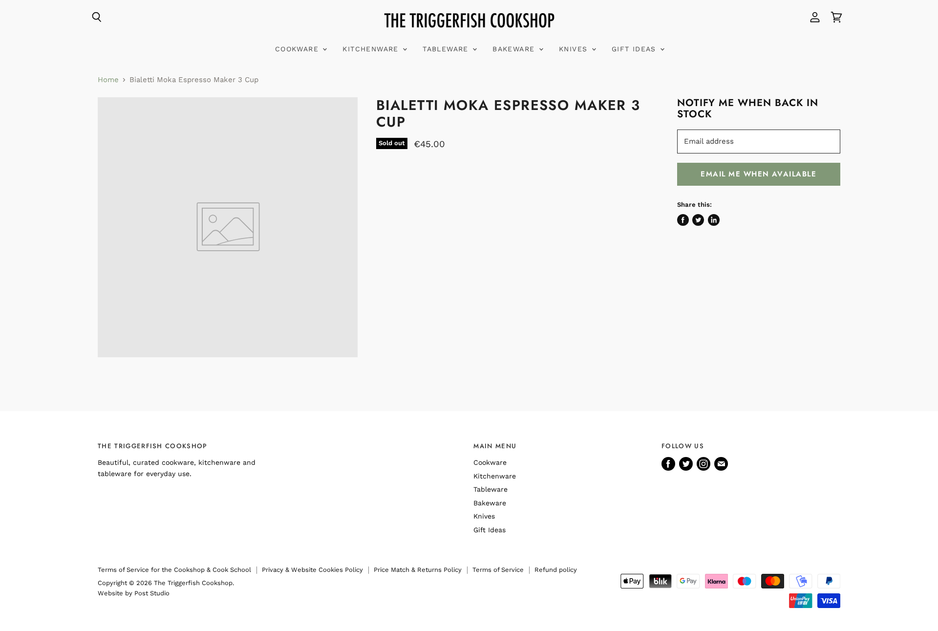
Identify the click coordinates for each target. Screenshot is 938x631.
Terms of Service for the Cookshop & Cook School (174, 569)
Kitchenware (372, 49)
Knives (575, 49)
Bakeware (515, 49)
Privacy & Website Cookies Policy (312, 569)
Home (108, 80)
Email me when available (758, 174)
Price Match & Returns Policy (418, 569)
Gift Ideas (635, 49)
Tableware (447, 49)
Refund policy (555, 569)
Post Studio (152, 593)
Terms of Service (498, 569)
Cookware (298, 49)
